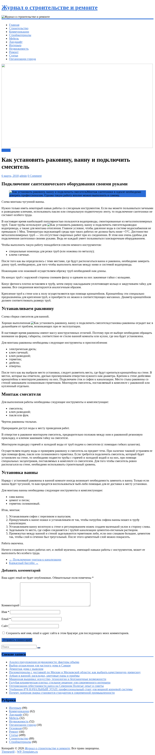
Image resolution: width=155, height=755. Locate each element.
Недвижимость (19, 48)
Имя (5, 612)
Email (6, 619)
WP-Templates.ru (27, 751)
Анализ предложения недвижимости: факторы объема (44, 662)
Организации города (22, 59)
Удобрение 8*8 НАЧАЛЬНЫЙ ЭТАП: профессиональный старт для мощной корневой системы (71, 689)
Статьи (13, 55)
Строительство (18, 28)
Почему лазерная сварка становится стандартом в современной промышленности (62, 692)
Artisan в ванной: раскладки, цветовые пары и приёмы (44, 675)
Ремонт (14, 52)
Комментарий (10, 605)
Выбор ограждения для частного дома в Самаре (40, 665)
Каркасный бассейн (23, 563)
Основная (15, 728)
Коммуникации (19, 31)
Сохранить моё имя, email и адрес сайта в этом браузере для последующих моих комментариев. (67, 633)
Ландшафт (15, 41)
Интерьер (15, 45)
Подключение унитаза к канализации (35, 559)
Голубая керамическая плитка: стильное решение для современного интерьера (59, 682)
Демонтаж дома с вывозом (26, 668)
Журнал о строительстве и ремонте (50, 7)
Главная (14, 24)
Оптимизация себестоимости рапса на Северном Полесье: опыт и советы (56, 685)
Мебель (14, 38)
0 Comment (35, 175)
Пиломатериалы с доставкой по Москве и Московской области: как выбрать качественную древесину (75, 672)
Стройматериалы (20, 35)
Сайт (5, 626)
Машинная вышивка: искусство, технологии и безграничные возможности (57, 679)
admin (23, 175)
